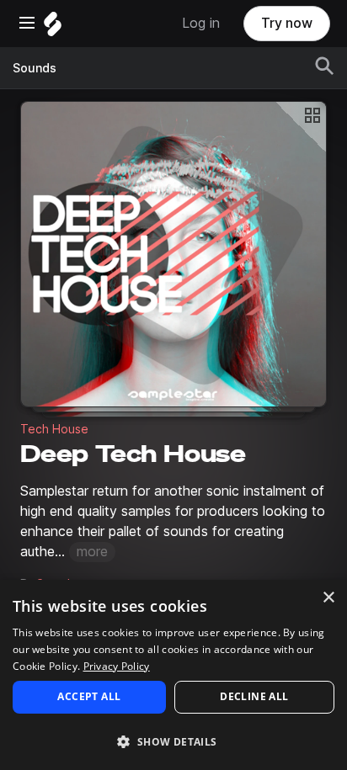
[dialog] (173, 675)
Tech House (54, 429)
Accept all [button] (88, 696)
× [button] (328, 598)
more (92, 552)
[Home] (52, 28)
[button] (173, 741)
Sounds (34, 68)
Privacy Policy (116, 666)
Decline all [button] (254, 696)
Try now (286, 23)
